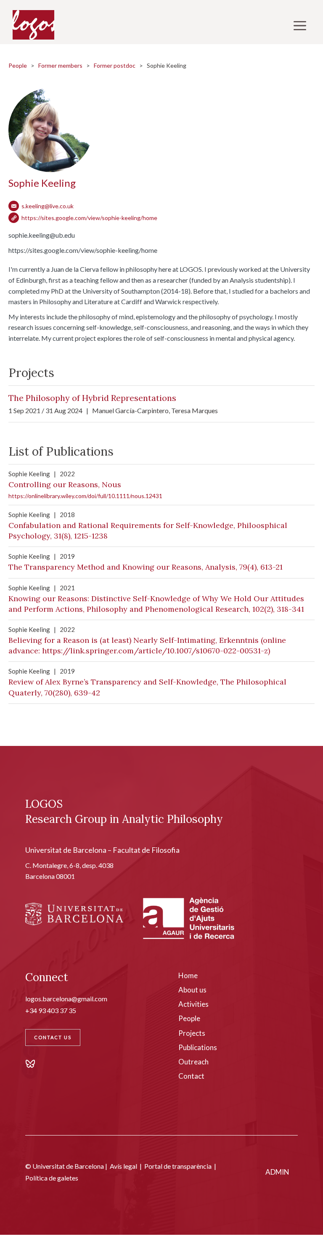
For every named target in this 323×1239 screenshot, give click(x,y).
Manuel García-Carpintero (130, 410)
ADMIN (277, 1171)
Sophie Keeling (42, 183)
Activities (193, 1004)
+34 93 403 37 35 (50, 1010)
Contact (191, 1076)
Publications (197, 1047)
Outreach (193, 1061)
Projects (191, 1033)
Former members (60, 65)
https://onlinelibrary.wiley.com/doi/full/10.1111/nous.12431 (85, 495)
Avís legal (123, 1166)
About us (192, 989)
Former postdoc (114, 65)
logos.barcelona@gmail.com (66, 999)
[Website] (13, 217)
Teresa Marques (194, 410)
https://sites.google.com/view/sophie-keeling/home (89, 217)
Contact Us (52, 1037)
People (17, 65)
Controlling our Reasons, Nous (64, 484)
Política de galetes (51, 1178)
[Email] (13, 206)
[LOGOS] (33, 25)
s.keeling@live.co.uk (47, 206)
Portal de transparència (178, 1166)
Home (188, 975)
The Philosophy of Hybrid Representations (92, 398)
